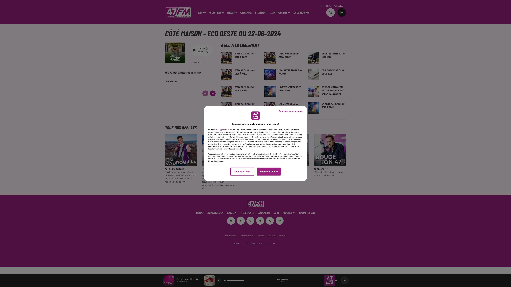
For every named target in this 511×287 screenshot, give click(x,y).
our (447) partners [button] (220, 129)
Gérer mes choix (242, 171)
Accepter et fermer (268, 171)
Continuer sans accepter (291, 111)
